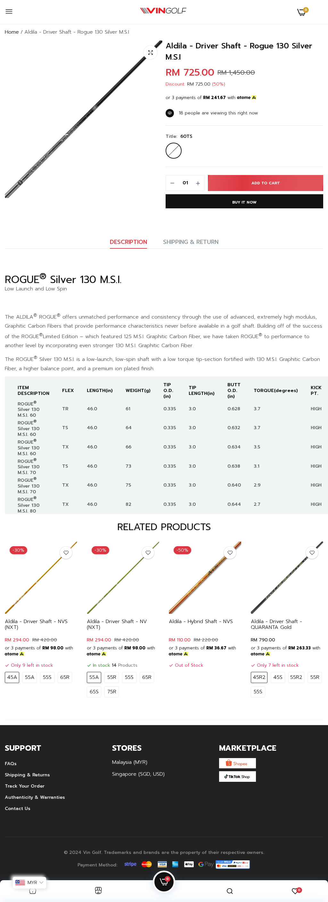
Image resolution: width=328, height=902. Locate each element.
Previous (21, 621)
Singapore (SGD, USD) (138, 774)
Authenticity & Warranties (35, 797)
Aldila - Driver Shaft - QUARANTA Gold (276, 624)
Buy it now (244, 202)
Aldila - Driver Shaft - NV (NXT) (117, 624)
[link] (66, 552)
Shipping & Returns (27, 775)
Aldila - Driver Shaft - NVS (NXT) (36, 624)
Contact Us (17, 808)
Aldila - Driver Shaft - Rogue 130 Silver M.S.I (239, 51)
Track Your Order (25, 786)
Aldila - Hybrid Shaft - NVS (201, 621)
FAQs (11, 763)
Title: (179, 136)
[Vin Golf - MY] (163, 12)
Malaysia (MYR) (129, 762)
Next (307, 621)
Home (12, 32)
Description (128, 242)
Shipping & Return (190, 242)
